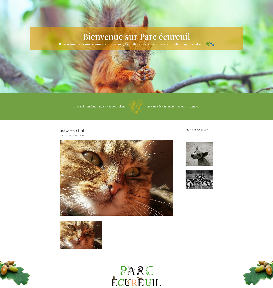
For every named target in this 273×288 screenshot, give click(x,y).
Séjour (181, 106)
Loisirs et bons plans (112, 106)
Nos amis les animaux (160, 106)
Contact (194, 106)
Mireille (67, 135)
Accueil (79, 106)
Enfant (91, 106)
